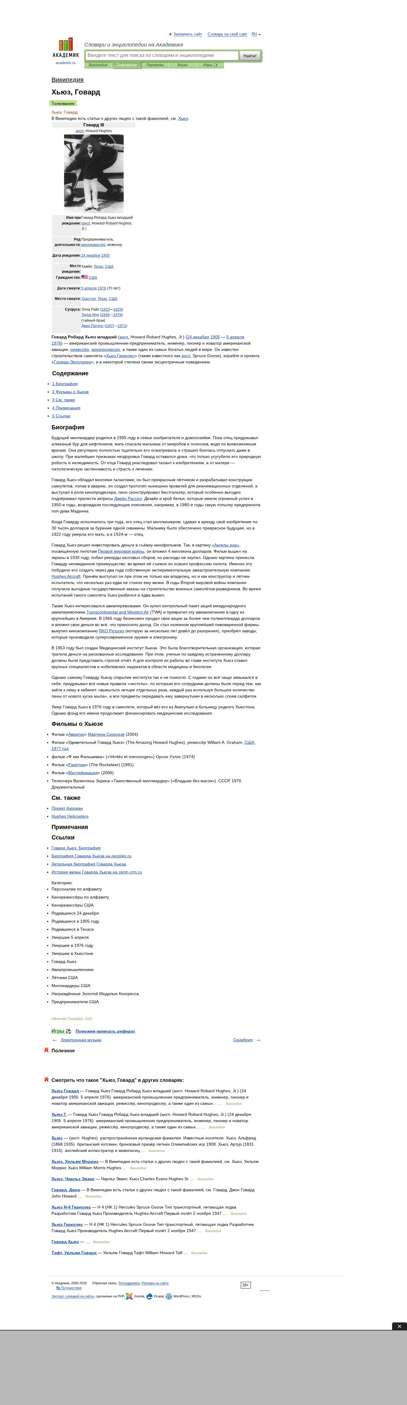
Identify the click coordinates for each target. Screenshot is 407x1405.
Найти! (250, 55)
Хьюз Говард (65, 1090)
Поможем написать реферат (105, 1031)
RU (254, 34)
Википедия (98, 65)
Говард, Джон (66, 1189)
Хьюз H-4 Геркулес (71, 1207)
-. (97, 872)
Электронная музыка (80, 1039)
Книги (183, 65)
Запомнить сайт (188, 34)
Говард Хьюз (65, 1241)
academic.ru (66, 63)
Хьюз (57, 1138)
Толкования (126, 65)
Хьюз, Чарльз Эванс (73, 1178)
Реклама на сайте (155, 1283)
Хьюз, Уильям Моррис (75, 1161)
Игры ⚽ (210, 65)
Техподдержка (129, 1283)
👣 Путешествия (69, 1288)
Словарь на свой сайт (227, 34)
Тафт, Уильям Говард (74, 1252)
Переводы (155, 65)
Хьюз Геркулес (67, 1224)
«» (225, 545)
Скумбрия (243, 1039)
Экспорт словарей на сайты (73, 1296)
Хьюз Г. (59, 1114)
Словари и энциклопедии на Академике (133, 45)
